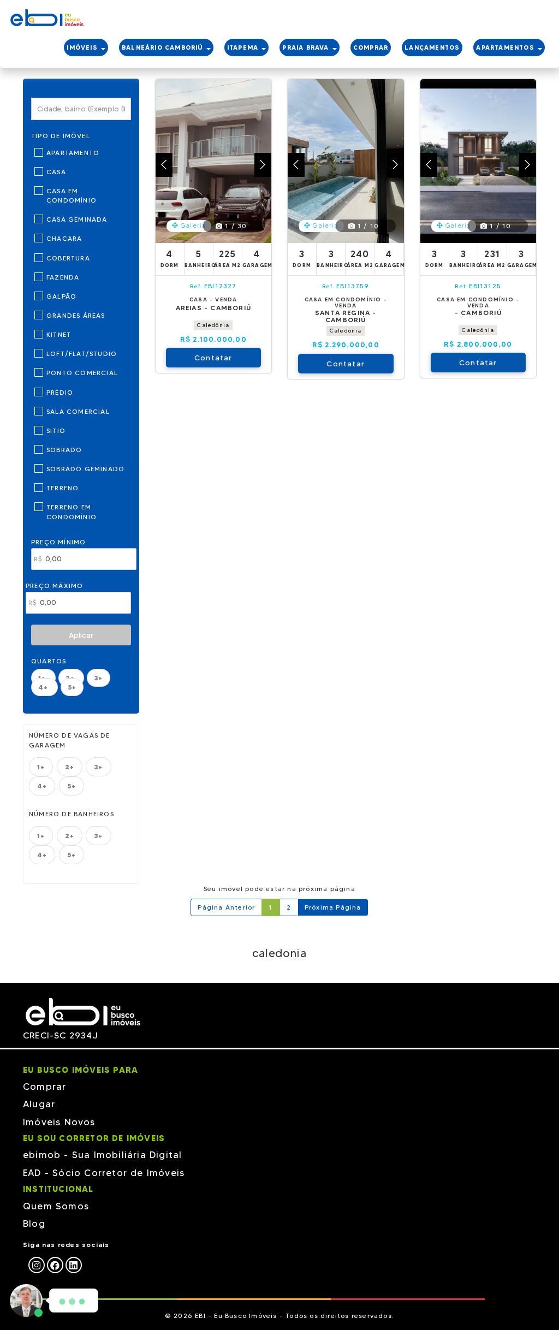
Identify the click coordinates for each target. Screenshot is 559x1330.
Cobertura (68, 258)
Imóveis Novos (59, 1122)
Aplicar (81, 635)
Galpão (61, 296)
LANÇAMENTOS (432, 47)
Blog (34, 1223)
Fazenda (62, 277)
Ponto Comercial (82, 373)
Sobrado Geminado (85, 469)
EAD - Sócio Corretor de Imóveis (104, 1172)
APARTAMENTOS (506, 47)
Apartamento (72, 153)
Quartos (48, 661)
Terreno (62, 488)
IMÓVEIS (83, 47)
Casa (56, 172)
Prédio (59, 392)
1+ (41, 767)
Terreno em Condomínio (71, 511)
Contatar (213, 358)
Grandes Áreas (75, 315)
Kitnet (58, 334)
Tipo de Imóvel (60, 136)
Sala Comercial (78, 411)
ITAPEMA (244, 47)
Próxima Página (333, 907)
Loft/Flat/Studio (81, 353)
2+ (69, 767)
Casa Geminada (77, 219)
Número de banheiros (71, 814)
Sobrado (64, 450)
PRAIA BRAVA (306, 47)
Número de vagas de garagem (69, 740)
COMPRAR (370, 47)
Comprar (44, 1086)
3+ (98, 678)
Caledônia (213, 325)
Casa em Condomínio (71, 195)
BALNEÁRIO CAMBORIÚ (163, 47)
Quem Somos (56, 1206)
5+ (72, 687)
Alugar (39, 1104)
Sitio (56, 430)
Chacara (64, 238)
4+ (44, 687)
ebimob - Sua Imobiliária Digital (102, 1154)
